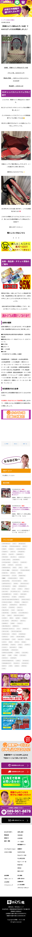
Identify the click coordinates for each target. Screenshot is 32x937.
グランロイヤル (21, 551)
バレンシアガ (24, 652)
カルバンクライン (6, 596)
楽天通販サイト (22, 844)
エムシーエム (20, 610)
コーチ (14, 639)
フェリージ (13, 551)
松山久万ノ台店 (22, 855)
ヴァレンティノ (14, 620)
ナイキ (4, 668)
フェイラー (5, 604)
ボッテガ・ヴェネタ (20, 636)
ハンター (15, 594)
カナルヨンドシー (22, 586)
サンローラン (5, 572)
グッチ (12, 636)
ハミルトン (11, 549)
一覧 (14, 443)
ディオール (27, 644)
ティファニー (5, 657)
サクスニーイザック (25, 599)
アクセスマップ (8, 885)
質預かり (6, 838)
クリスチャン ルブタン (13, 578)
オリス (11, 618)
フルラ (10, 665)
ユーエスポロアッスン (7, 594)
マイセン (20, 588)
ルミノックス (5, 591)
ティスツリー (16, 663)
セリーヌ (16, 642)
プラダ (15, 655)
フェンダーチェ (5, 612)
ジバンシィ (13, 572)
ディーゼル (4, 546)
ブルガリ (17, 652)
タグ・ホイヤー (13, 647)
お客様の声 (20, 881)
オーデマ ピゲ (5, 644)
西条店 (19, 868)
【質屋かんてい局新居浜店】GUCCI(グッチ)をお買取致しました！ (20, 525)
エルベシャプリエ (6, 580)
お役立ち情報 (8, 852)
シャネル (27, 639)
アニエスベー (5, 551)
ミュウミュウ (13, 657)
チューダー (11, 554)
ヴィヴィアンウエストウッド (8, 660)
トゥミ (13, 610)
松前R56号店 (21, 852)
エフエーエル (23, 594)
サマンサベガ (5, 557)
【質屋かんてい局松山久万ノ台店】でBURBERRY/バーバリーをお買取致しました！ (21, 492)
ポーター (4, 554)
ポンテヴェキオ (5, 650)
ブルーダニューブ (6, 588)
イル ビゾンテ (23, 562)
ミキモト (12, 623)
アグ (26, 567)
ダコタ (14, 586)
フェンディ (13, 644)
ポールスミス (25, 660)
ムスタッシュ (21, 557)
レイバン (4, 642)
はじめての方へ (8, 832)
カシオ (10, 655)
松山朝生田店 (21, 858)
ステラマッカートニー (7, 583)
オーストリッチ (22, 543)
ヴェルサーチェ (22, 575)
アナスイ (14, 634)
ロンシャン (23, 620)
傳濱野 (4, 578)
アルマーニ (16, 562)
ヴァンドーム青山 (6, 570)
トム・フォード (5, 620)
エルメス (16, 665)
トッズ (13, 588)
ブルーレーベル (5, 631)
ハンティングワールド (21, 549)
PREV (7, 443)
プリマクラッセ (22, 634)
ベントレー (20, 623)
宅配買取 (20, 835)
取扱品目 (6, 835)
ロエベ (4, 655)
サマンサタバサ (16, 559)
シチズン (18, 660)
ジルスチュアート (13, 604)
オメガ (10, 642)
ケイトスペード (25, 663)
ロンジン (4, 665)
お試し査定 (20, 832)
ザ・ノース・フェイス (17, 580)
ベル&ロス (25, 618)
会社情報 (6, 875)
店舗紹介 (20, 849)
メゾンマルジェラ (6, 639)
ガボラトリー (15, 626)
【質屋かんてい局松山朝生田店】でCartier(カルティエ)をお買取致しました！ (21, 509)
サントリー (20, 607)
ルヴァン (9, 615)
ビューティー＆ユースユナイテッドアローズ (10, 599)
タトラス (15, 583)
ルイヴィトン (5, 636)
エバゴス (17, 618)
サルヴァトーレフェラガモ (7, 652)
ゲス (3, 615)
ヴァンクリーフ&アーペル (16, 631)
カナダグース (25, 628)
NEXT (24, 443)
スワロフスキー (19, 554)
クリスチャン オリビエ (25, 570)
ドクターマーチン (6, 575)
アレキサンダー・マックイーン (8, 628)
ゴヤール (20, 572)
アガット (26, 588)
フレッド (4, 607)
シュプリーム (25, 591)
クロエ (20, 647)
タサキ (21, 578)
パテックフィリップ (24, 583)
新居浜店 (20, 865)
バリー (14, 543)
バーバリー (5, 647)
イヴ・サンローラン (6, 586)
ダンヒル (23, 642)
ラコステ (4, 549)
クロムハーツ (24, 602)
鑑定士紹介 (21, 871)
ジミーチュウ (22, 655)
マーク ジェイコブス (6, 562)
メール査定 (21, 841)
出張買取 (20, 838)
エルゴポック (5, 623)
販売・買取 (7, 841)
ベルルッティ (21, 596)
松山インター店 (22, 861)
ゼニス (14, 567)
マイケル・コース (6, 634)
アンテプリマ (11, 607)
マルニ (20, 567)
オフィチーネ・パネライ (18, 615)
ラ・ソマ (14, 575)
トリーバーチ (18, 564)
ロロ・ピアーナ (23, 604)
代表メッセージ (8, 878)
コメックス (14, 612)
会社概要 (6, 882)
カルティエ (24, 665)
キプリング (11, 564)
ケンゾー (24, 546)
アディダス (17, 602)
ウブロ (25, 580)
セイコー (20, 644)
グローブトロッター (6, 626)
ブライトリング (14, 650)
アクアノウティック (6, 543)
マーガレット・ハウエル (7, 602)
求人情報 (20, 875)
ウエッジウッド (5, 610)
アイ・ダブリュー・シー (15, 591)
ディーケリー (13, 557)
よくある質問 (21, 884)
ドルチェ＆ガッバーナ (7, 663)
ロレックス (20, 639)
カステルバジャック (6, 567)
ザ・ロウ (14, 596)
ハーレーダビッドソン (23, 612)
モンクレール (15, 570)
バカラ (4, 564)
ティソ (18, 628)
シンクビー (5, 618)
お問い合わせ (21, 878)
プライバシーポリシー (23, 887)
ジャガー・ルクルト (6, 559)
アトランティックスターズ (15, 546)
